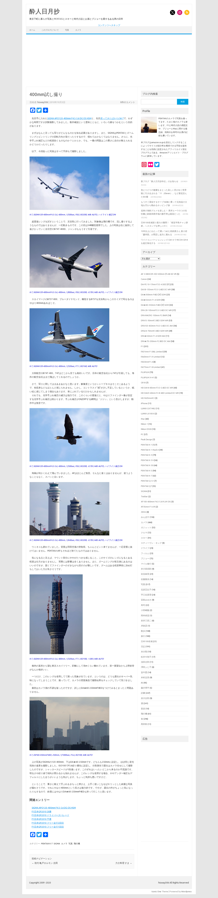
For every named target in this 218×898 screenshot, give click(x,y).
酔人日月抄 (44, 11)
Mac (143, 419)
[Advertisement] (109, 60)
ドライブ (145, 548)
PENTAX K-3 (146, 455)
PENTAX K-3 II (147, 460)
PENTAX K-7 (47, 843)
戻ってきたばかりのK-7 (112, 118)
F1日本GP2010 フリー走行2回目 (48, 823)
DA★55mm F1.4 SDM (151, 300)
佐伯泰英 (145, 574)
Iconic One (156, 891)
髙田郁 (144, 724)
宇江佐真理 (146, 595)
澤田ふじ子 (146, 667)
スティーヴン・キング (151, 543)
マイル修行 (146, 564)
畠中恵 (144, 672)
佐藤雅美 (145, 579)
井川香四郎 (146, 569)
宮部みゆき (146, 600)
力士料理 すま (123, 863)
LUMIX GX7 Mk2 (148, 408)
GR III (143, 382)
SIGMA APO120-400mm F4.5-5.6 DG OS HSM (69, 118)
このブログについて (50, 30)
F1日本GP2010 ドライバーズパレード (50, 815)
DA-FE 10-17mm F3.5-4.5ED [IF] (155, 284)
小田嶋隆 (145, 610)
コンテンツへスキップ (109, 25)
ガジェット (146, 527)
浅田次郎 (145, 662)
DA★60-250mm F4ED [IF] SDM (155, 305)
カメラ (78, 30)
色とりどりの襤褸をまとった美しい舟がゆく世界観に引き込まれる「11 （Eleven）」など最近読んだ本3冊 (164, 193)
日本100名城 (147, 641)
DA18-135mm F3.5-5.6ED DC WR (156, 289)
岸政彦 (144, 626)
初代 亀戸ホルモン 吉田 (45, 863)
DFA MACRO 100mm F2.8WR (154, 315)
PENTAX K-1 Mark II (150, 450)
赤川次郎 (145, 698)
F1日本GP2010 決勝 (41, 811)
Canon (144, 279)
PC (142, 434)
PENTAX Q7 (146, 486)
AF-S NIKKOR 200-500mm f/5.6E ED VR (158, 274)
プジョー (145, 558)
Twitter (144, 496)
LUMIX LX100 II (147, 413)
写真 (67, 30)
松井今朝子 (146, 657)
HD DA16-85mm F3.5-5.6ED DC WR (157, 388)
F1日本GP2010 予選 (41, 819)
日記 (143, 646)
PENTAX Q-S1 (147, 481)
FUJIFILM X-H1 (147, 377)
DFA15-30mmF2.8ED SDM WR (154, 320)
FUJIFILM (145, 372)
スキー (144, 538)
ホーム (32, 30)
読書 (143, 693)
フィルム (145, 553)
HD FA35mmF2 (147, 398)
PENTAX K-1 (146, 445)
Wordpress (186, 891)
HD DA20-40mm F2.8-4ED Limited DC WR (160, 393)
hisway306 (42, 102)
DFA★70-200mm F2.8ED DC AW (155, 341)
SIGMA (57, 843)
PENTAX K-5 (146, 470)
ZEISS (143, 512)
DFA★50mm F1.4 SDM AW (153, 336)
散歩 (143, 631)
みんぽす (145, 517)
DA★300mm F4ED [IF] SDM (153, 294)
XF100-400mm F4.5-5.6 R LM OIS (156, 501)
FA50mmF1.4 (147, 362)
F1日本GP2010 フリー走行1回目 (48, 826)
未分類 (144, 651)
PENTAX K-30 (147, 465)
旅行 (143, 636)
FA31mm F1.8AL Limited (152, 351)
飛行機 (77, 843)
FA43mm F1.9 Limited (151, 357)
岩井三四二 (146, 620)
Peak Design (146, 439)
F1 (142, 346)
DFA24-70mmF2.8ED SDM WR (154, 331)
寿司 (143, 605)
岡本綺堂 (145, 615)
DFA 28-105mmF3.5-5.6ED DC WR (156, 310)
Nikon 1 (144, 424)
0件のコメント (127, 102)
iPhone (144, 403)
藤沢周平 (145, 688)
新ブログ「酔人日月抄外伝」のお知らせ (159, 181)
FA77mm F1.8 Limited (151, 367)
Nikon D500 (146, 429)
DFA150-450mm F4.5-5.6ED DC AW (157, 326)
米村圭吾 (145, 677)
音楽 (143, 708)
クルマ (144, 532)
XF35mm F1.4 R (148, 507)
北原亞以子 (146, 589)
